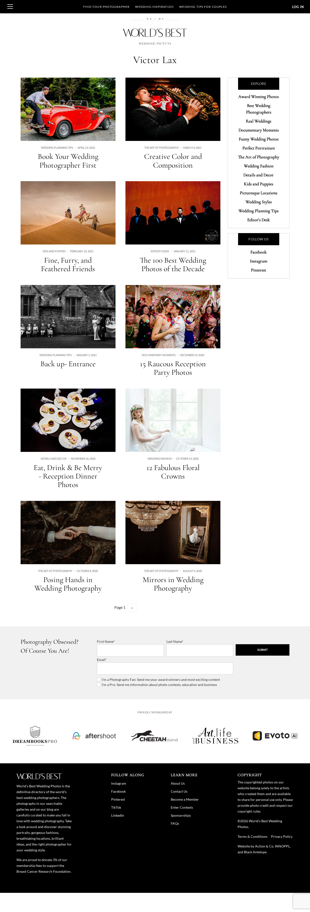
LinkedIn (117, 815)
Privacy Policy (282, 836)
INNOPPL (282, 846)
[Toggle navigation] (10, 6)
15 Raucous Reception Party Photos (173, 368)
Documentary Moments (159, 355)
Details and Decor (53, 458)
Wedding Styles (259, 201)
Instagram (258, 261)
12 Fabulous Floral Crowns (173, 472)
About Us (178, 783)
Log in (298, 7)
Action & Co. (264, 846)
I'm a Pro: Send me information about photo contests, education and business (159, 685)
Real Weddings (258, 121)
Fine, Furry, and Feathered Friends (68, 264)
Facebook (258, 252)
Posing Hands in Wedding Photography (68, 584)
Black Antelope (255, 852)
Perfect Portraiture (258, 148)
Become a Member (185, 799)
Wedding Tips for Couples (203, 6)
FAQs (175, 823)
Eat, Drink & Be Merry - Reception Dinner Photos (68, 476)
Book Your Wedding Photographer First (68, 161)
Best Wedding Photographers (258, 109)
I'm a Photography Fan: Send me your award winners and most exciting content (161, 679)
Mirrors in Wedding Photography (173, 584)
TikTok (116, 807)
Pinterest (258, 270)
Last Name (174, 641)
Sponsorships (181, 815)
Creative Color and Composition (173, 161)
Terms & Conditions (252, 836)
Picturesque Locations (258, 192)
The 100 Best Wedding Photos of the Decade (173, 264)
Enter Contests (182, 807)
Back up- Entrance (68, 363)
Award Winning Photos (258, 96)
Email (101, 660)
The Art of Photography (161, 147)
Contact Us (179, 791)
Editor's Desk (160, 251)
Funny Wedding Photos (259, 139)
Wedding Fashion (159, 458)
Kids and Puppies (54, 251)
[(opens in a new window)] (35, 736)
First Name (105, 641)
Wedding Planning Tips (57, 147)
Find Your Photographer (106, 6)
